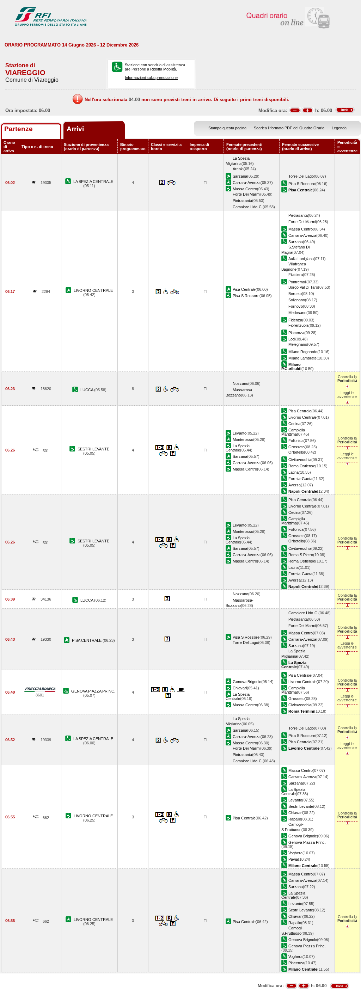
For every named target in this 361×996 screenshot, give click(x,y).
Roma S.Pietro (300, 555)
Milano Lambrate (302, 358)
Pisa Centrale (244, 289)
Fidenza (295, 320)
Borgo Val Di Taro (303, 287)
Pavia (293, 859)
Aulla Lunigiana (301, 259)
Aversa (294, 485)
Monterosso (243, 439)
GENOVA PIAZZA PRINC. (93, 691)
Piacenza (296, 333)
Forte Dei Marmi (246, 194)
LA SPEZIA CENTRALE (93, 181)
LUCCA (87, 390)
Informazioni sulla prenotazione (151, 77)
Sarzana (240, 176)
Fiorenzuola (298, 325)
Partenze (18, 129)
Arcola (238, 169)
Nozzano (240, 383)
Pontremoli (297, 282)
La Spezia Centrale (238, 448)
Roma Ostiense (301, 466)
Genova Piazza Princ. (307, 842)
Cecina (294, 424)
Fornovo (295, 306)
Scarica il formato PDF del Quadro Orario (289, 128)
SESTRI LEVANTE (93, 449)
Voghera (295, 853)
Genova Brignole (247, 682)
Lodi (291, 339)
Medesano (297, 313)
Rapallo (294, 819)
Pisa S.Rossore (301, 184)
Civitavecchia (299, 459)
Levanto (239, 433)
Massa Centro (245, 189)
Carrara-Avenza (247, 182)
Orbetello (296, 452)
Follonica (296, 440)
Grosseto (296, 447)
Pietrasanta (242, 200)
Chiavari (240, 688)
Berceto (295, 293)
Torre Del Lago (301, 176)
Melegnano (297, 344)
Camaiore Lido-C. (248, 207)
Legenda (339, 128)
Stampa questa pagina (227, 128)
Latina (293, 472)
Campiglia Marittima (293, 432)
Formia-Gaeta (300, 479)
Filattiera (295, 274)
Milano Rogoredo (302, 352)
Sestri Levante (300, 806)
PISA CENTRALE (87, 640)
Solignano (296, 300)
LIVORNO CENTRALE (93, 290)
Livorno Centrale (302, 417)
